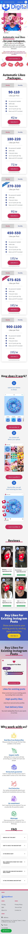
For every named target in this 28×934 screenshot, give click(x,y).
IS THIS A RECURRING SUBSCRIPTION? (12, 880)
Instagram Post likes (14, 664)
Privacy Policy (18, 904)
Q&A (2, 907)
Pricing (3, 904)
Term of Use (18, 907)
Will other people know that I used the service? (12, 862)
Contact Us (18, 910)
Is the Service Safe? (8, 853)
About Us (4, 910)
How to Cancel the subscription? (12, 845)
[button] (25, 7)
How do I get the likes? (9, 837)
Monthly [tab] (20, 85)
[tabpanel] (14, 107)
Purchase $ (14, 683)
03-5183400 (4, 928)
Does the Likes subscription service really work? (12, 872)
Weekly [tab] (8, 85)
